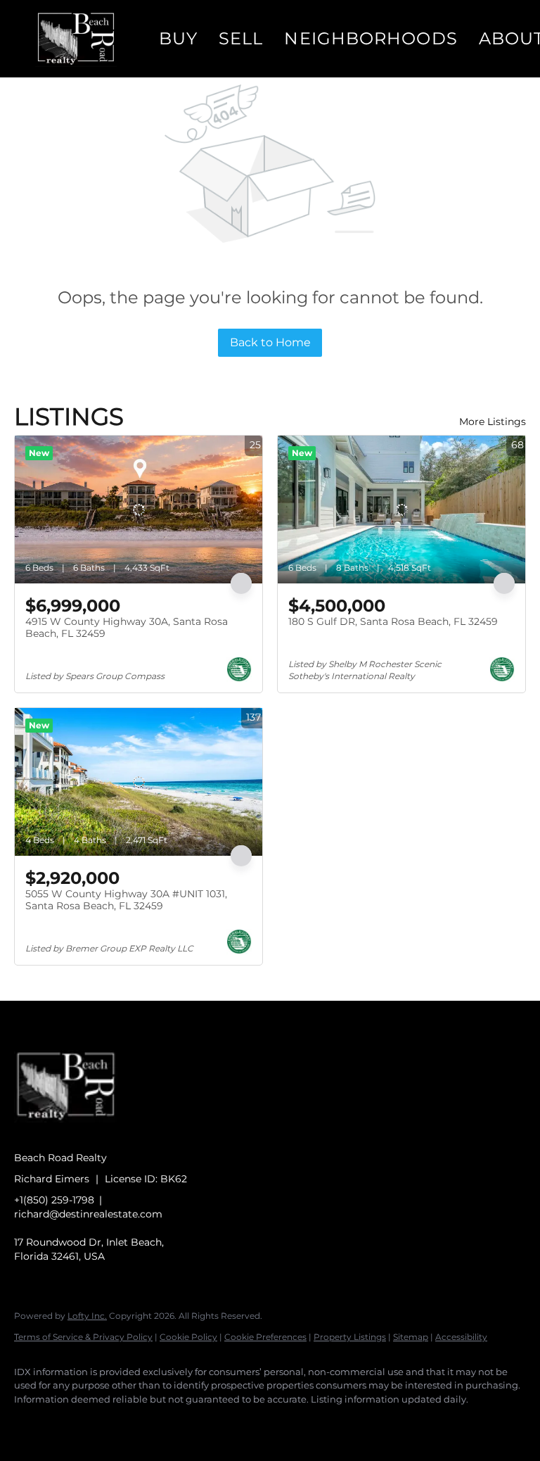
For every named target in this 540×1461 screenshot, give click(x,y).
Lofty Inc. (87, 1315)
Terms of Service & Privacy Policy (83, 1337)
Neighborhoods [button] (370, 38)
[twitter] (112, 1423)
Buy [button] (178, 38)
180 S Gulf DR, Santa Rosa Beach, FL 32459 (393, 621)
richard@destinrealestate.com (88, 1214)
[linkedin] (72, 1423)
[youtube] (194, 1423)
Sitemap (410, 1337)
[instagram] (153, 1423)
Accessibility (461, 1337)
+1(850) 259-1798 (54, 1200)
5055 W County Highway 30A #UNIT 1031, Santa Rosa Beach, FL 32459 (126, 900)
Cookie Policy (188, 1337)
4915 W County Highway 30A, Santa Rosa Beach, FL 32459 (126, 627)
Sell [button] (241, 38)
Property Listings (350, 1337)
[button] (76, 39)
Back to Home (270, 342)
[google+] (235, 1423)
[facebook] (31, 1423)
